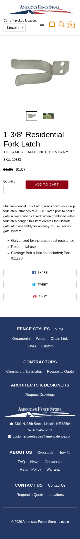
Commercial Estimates (24, 371)
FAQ (21, 462)
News (34, 462)
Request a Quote (60, 371)
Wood (40, 339)
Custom (47, 346)
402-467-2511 (42, 430)
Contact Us (53, 462)
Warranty (53, 469)
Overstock (45, 452)
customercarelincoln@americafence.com (42, 436)
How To (64, 452)
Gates (31, 346)
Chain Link (59, 339)
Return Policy (30, 469)
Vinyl (59, 329)
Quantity (9, 181)
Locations (56, 495)
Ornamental (21, 339)
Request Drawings (40, 394)
